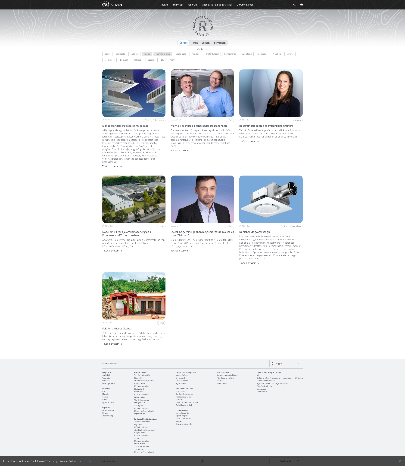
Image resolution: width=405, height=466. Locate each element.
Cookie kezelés (262, 392)
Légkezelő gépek (182, 375)
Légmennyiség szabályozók (144, 411)
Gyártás (105, 397)
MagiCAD (179, 421)
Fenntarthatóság (212, 54)
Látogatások (247, 54)
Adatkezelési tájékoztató (265, 380)
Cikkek (206, 42)
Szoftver (290, 54)
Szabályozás (181, 54)
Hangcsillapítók (140, 383)
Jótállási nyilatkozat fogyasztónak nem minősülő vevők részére (280, 378)
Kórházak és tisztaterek (184, 394)
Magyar (278, 363)
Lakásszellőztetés (182, 380)
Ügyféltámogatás (181, 416)
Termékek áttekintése (142, 375)
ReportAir (192, 4)
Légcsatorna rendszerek (142, 386)
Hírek (195, 42)
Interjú (147, 54)
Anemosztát (262, 54)
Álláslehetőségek (108, 416)
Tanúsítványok (222, 383)
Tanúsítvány (109, 60)
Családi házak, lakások (184, 405)
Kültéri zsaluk (139, 397)
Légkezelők (138, 378)
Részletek (87, 461)
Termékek (178, 4)
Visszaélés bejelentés (264, 386)
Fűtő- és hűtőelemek (141, 394)
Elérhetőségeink (108, 410)
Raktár (104, 399)
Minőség (105, 394)
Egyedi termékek (108, 402)
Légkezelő (120, 54)
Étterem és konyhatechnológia (187, 402)
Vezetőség (106, 378)
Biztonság (152, 60)
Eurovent (124, 60)
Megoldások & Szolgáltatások (217, 4)
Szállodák (179, 399)
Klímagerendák (139, 403)
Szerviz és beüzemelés (184, 424)
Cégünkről (106, 375)
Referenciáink (107, 380)
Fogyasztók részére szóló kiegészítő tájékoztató (274, 383)
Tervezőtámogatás (182, 413)
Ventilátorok (138, 392)
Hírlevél (105, 413)
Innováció (195, 54)
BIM (162, 60)
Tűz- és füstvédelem (141, 400)
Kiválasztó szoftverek (183, 418)
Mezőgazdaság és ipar (183, 397)
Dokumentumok (245, 4)
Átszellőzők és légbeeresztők (145, 380)
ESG (104, 391)
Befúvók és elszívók (141, 408)
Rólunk (164, 4)
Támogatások (261, 389)
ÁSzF (258, 375)
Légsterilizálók (139, 414)
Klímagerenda (230, 54)
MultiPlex (134, 54)
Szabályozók (138, 405)
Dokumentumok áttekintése (227, 375)
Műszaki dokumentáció (225, 378)
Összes (183, 42)
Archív (172, 60)
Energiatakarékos (163, 54)
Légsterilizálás (181, 383)
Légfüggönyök (139, 389)
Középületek (180, 391)
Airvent (105, 363)
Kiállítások (138, 60)
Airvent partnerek (108, 383)
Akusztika (277, 54)
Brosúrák (220, 380)
